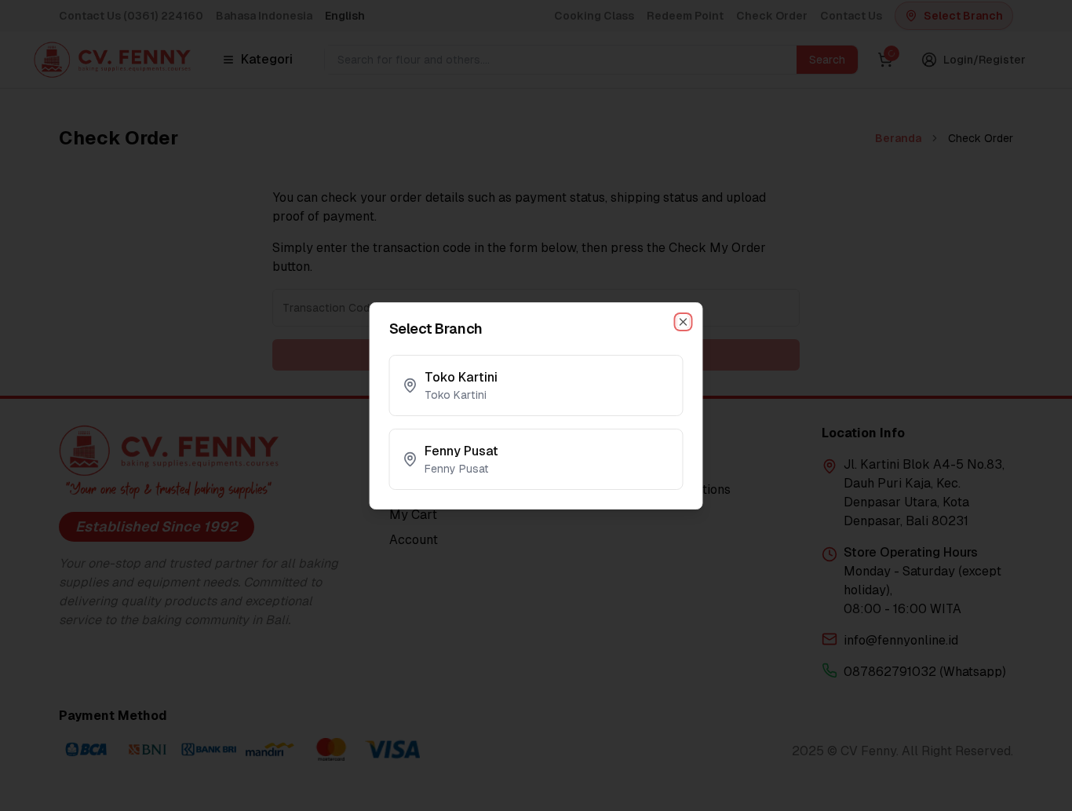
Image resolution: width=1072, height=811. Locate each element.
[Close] (683, 322)
